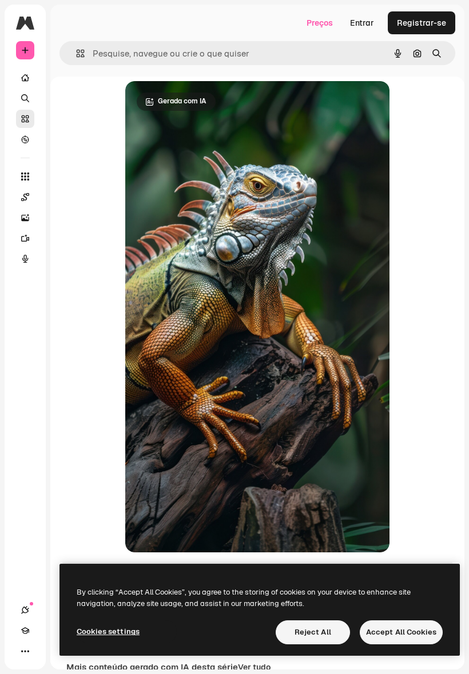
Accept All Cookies (401, 632)
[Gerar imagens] (25, 217)
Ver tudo (254, 667)
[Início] (25, 78)
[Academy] (25, 630)
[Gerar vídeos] (25, 238)
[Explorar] (25, 139)
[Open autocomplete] (76, 53)
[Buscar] (25, 98)
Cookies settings (108, 631)
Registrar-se (421, 23)
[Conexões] (25, 610)
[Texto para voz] (25, 259)
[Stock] (25, 119)
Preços (320, 23)
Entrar (362, 23)
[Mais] (25, 651)
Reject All (313, 632)
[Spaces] (25, 197)
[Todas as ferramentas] (25, 176)
